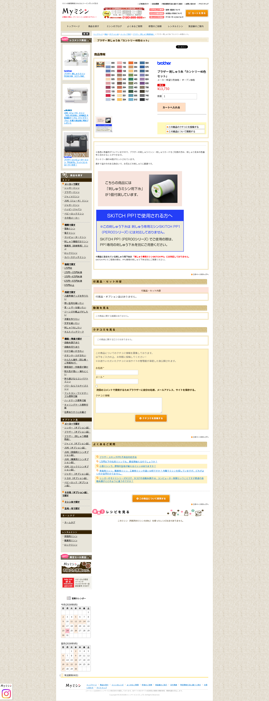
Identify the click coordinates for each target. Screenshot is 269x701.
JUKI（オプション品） (75, 447)
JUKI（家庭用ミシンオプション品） (76, 453)
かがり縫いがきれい (74, 351)
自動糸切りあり (72, 346)
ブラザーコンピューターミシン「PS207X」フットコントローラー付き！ (76, 162)
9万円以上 (69, 285)
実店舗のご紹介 (161, 685)
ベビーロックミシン (74, 213)
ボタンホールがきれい (75, 355)
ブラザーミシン (72, 192)
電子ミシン (69, 232)
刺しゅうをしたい (73, 327)
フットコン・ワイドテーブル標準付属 (76, 394)
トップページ (73, 26)
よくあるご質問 (134, 26)
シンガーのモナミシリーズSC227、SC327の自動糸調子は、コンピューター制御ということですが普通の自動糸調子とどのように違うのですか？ (150, 480)
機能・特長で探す (73, 338)
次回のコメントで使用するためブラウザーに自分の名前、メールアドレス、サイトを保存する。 (146, 389)
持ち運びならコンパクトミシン (76, 380)
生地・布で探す (72, 508)
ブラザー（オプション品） (77, 431)
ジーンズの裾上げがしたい (76, 313)
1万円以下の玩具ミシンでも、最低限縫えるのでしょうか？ (128, 461)
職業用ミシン (70, 540)
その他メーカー (72, 217)
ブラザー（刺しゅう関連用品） (76, 438)
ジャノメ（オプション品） (77, 443)
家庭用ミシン (70, 536)
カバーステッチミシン (75, 257)
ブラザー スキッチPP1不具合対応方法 (118, 457)
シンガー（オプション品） (77, 427)
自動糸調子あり (72, 342)
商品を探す (93, 26)
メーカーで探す (72, 184)
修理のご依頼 (155, 26)
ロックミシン (70, 252)
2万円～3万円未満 (73, 272)
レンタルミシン (175, 26)
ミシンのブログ (114, 26)
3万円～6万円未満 (73, 276)
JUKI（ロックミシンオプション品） (76, 468)
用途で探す (70, 292)
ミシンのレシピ (118, 685)
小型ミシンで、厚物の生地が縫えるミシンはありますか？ (127, 466)
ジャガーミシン (71, 205)
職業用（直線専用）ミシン (76, 247)
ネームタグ (69, 522)
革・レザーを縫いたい (75, 307)
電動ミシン (69, 228)
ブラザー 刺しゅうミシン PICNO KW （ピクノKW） (74, 74)
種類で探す (70, 224)
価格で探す (70, 264)
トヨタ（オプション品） (76, 478)
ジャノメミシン (71, 196)
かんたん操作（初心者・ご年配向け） (76, 361)
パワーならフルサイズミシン (76, 387)
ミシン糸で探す (72, 501)
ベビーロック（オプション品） (76, 484)
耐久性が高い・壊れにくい (76, 373)
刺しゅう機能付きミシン (76, 241)
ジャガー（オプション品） (77, 473)
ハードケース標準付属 (75, 400)
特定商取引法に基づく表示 (190, 685)
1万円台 (68, 267)
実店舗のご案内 (196, 26)
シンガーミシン (72, 187)
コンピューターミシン (75, 237)
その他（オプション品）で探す (75, 494)
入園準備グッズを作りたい (76, 297)
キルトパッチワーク (74, 331)
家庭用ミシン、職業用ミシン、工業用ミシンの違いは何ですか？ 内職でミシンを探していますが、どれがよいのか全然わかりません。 (150, 472)
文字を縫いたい (72, 323)
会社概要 (173, 685)
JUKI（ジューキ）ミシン (76, 200)
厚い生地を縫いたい (74, 303)
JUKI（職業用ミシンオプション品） (76, 461)
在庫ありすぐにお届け (75, 412)
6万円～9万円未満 (73, 280)
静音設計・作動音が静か (76, 366)
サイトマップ (102, 687)
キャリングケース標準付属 (76, 406)
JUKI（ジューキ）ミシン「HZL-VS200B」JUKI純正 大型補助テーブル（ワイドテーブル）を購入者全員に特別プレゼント (76, 117)
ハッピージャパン (73, 209)
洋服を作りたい (72, 318)
